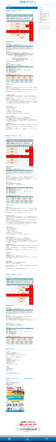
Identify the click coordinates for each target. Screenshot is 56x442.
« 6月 (39, 31)
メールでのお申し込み (27, 429)
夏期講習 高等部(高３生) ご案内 (13, 10)
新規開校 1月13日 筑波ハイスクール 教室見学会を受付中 (19, 378)
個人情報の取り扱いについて (28, 431)
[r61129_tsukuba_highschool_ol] (15, 386)
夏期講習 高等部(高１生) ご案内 (13, 274)
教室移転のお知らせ (10, 348)
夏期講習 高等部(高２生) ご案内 (13, 135)
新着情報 (41, 9)
